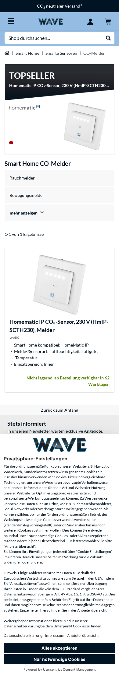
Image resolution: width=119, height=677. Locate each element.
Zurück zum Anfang (59, 410)
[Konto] (90, 21)
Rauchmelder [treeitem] (22, 177)
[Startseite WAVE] (50, 21)
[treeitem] (59, 212)
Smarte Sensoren (61, 53)
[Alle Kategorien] (11, 21)
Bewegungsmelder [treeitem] (26, 195)
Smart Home (27, 53)
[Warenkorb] (108, 21)
